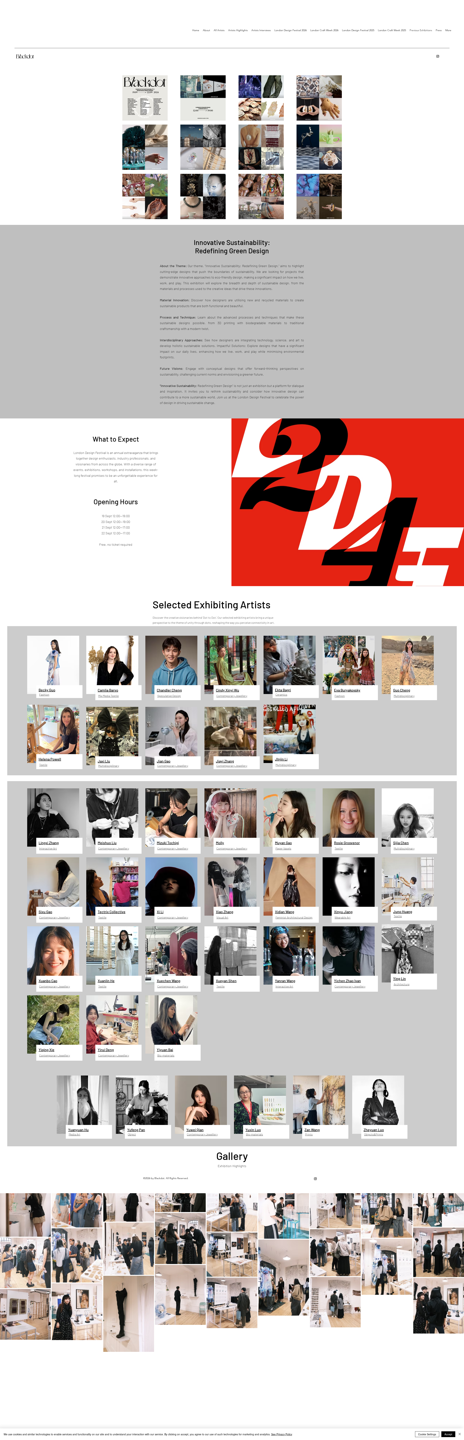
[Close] (459, 1434)
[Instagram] (438, 56)
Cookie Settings (427, 1434)
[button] (261, 30)
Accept (448, 1434)
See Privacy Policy (281, 1434)
